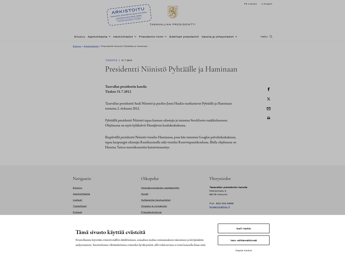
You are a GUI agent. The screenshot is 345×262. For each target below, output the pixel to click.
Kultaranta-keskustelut (156, 199)
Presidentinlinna (151, 212)
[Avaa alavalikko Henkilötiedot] (134, 36)
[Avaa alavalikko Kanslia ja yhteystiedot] (235, 36)
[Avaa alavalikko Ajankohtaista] (109, 36)
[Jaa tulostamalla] (268, 118)
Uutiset (77, 199)
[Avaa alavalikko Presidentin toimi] (165, 36)
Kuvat (144, 193)
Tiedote (111, 60)
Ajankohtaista (97, 36)
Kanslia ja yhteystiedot (217, 36)
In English (266, 4)
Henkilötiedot (123, 36)
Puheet (77, 212)
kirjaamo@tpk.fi (219, 206)
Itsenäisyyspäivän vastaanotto (160, 187)
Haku (264, 36)
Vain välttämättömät (243, 240)
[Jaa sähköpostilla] (268, 108)
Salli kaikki (243, 228)
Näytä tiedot (243, 250)
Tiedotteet (80, 206)
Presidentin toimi (151, 36)
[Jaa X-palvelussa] (268, 98)
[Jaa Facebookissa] (268, 89)
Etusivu (79, 36)
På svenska (250, 4)
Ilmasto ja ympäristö (154, 206)
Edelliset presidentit (184, 36)
